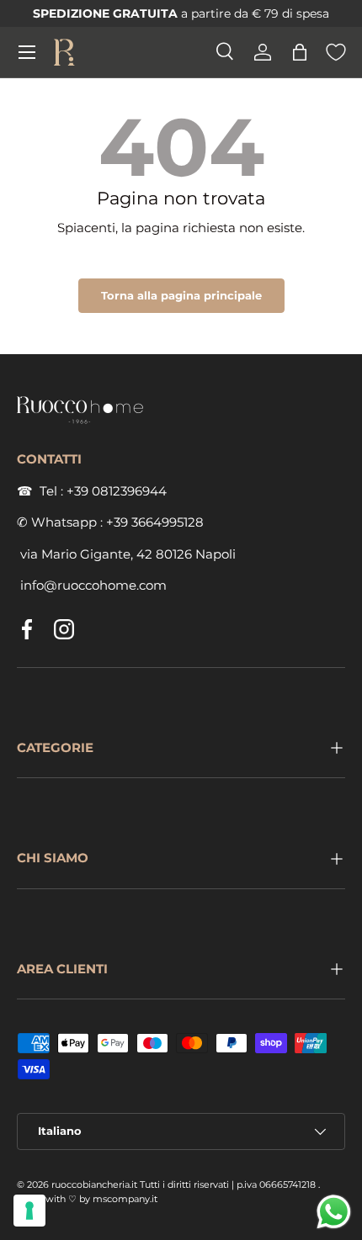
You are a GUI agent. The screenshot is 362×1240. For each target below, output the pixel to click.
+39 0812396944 (117, 491)
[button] (299, 52)
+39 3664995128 (155, 522)
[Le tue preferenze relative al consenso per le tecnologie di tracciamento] (29, 1211)
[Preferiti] (336, 52)
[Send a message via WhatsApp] (334, 1212)
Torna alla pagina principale (181, 295)
